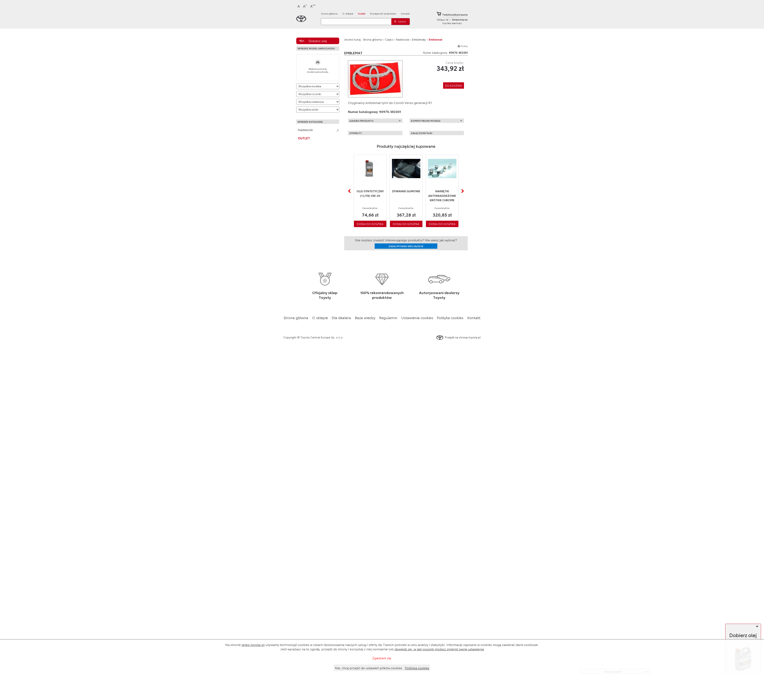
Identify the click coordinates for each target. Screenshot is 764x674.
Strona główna (329, 13)
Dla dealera (341, 317)
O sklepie (347, 13)
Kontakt (405, 13)
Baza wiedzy (365, 317)
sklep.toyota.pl (253, 644)
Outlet (361, 13)
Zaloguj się (442, 19)
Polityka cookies (450, 317)
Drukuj (464, 46)
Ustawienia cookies (417, 317)
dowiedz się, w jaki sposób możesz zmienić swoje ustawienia (439, 649)
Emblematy (419, 39)
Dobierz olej (318, 40)
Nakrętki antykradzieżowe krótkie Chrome (406, 195)
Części (389, 39)
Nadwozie (305, 129)
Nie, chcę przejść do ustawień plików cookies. (369, 667)
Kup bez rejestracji (452, 23)
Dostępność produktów (383, 13)
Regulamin (388, 317)
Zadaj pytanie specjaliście (406, 246)
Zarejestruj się (460, 19)
